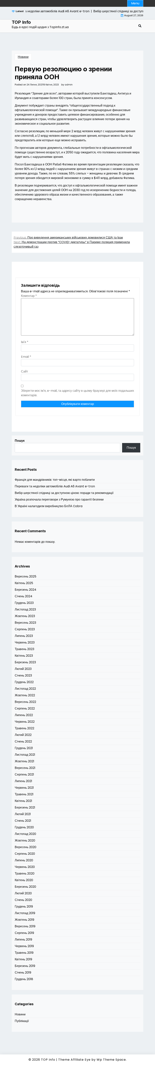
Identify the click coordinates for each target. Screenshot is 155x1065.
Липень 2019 (23, 939)
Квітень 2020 (24, 880)
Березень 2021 (25, 807)
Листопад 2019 (25, 913)
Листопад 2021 (25, 754)
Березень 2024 (25, 589)
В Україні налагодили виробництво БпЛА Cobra (48, 506)
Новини (23, 57)
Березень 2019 (25, 966)
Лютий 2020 (23, 893)
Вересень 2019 (25, 926)
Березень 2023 (25, 662)
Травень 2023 (24, 649)
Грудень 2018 (24, 979)
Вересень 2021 (25, 768)
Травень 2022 (24, 728)
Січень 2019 (23, 972)
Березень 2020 (25, 887)
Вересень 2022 (25, 702)
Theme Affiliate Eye (74, 1059)
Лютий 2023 (23, 669)
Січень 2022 (23, 741)
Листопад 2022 (25, 688)
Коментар (29, 296)
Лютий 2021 (23, 814)
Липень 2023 (24, 636)
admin (69, 85)
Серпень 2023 (25, 629)
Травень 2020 (24, 873)
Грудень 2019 (24, 906)
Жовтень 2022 (25, 695)
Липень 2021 (23, 781)
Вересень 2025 (25, 576)
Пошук (20, 440)
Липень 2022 (24, 715)
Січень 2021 (23, 821)
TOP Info (21, 22)
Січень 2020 (23, 900)
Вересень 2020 (25, 847)
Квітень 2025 (24, 583)
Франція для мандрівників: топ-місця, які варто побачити (55, 480)
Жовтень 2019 (24, 920)
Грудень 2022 (24, 682)
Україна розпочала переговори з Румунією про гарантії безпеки (59, 499)
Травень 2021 (24, 794)
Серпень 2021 (24, 774)
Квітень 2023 (24, 655)
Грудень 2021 (24, 748)
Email (26, 357)
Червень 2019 (24, 946)
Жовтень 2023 (25, 616)
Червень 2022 (25, 721)
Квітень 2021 (23, 801)
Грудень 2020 (24, 827)
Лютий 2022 (23, 735)
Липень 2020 (24, 860)
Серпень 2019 (24, 933)
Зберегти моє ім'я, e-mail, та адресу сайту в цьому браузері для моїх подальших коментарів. (77, 393)
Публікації (22, 1021)
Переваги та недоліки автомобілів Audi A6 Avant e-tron (55, 486)
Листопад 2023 (25, 609)
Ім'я (24, 342)
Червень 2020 (25, 867)
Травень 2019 (24, 953)
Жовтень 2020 (25, 840)
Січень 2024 (23, 596)
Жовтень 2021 (24, 761)
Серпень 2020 (25, 854)
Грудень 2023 (24, 603)
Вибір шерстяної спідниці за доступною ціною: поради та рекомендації (64, 493)
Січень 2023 (23, 675)
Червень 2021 (24, 788)
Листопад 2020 (25, 834)
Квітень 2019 (23, 959)
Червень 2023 (25, 642)
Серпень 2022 (25, 708)
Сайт (24, 371)
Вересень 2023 (25, 622)
